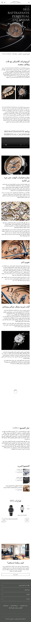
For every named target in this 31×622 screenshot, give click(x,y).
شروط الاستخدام (14, 605)
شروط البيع (6, 605)
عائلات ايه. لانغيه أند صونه (24, 585)
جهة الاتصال (27, 589)
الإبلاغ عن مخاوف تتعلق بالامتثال (15, 607)
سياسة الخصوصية (23, 605)
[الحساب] (5, 2)
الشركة (28, 594)
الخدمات (28, 599)
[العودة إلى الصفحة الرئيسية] (15, 2)
